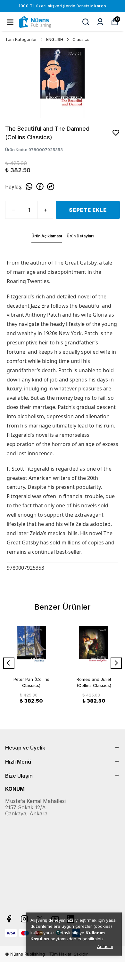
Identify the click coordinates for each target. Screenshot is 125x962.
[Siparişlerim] (100, 22)
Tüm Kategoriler (21, 39)
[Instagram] (24, 919)
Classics (80, 39)
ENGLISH (54, 39)
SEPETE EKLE (88, 210)
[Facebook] (9, 919)
